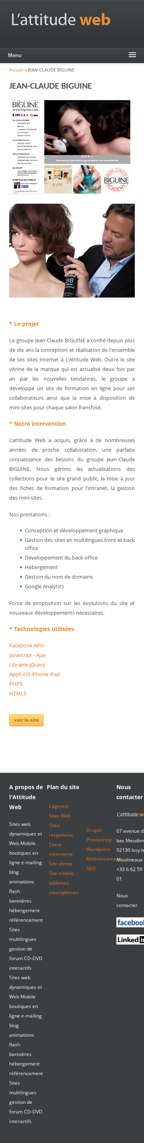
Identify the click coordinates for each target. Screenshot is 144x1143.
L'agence (58, 806)
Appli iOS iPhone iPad (34, 674)
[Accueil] (61, 19)
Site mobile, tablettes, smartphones (63, 883)
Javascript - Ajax (27, 655)
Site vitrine (60, 863)
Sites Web (60, 815)
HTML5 (17, 693)
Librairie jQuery (27, 664)
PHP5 (15, 683)
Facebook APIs (26, 645)
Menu (15, 55)
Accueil (16, 70)
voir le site (26, 719)
